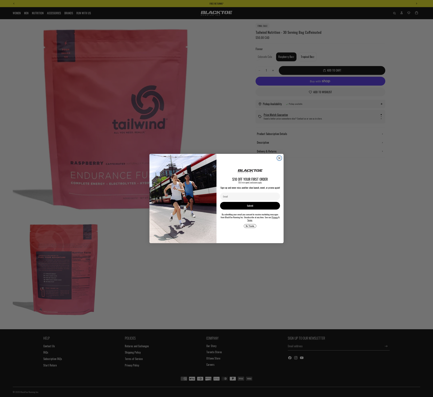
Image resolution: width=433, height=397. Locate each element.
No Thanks (250, 225)
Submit (250, 205)
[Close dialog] (279, 158)
